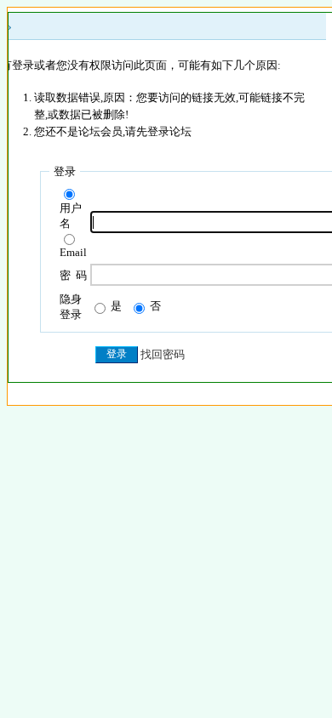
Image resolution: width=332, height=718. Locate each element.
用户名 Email (73, 230)
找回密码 (162, 354)
